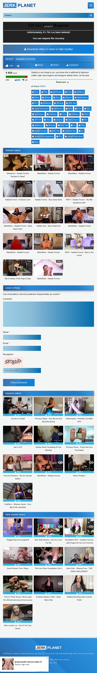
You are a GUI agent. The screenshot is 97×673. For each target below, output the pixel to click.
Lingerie (68, 97)
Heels (37, 97)
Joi (74, 125)
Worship (60, 103)
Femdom (53, 114)
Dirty (45, 92)
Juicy (58, 97)
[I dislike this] (18, 66)
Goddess (80, 92)
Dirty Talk (72, 103)
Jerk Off (38, 120)
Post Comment (19, 382)
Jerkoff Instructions (75, 136)
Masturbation (82, 97)
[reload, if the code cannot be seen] (13, 366)
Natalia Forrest (41, 131)
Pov (36, 103)
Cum (36, 92)
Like (11, 66)
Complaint (73, 65)
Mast (37, 142)
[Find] (91, 15)
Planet (20, 5)
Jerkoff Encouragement (44, 136)
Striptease (47, 103)
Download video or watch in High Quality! (49, 49)
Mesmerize (58, 109)
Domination (57, 92)
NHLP (43, 86)
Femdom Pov (70, 131)
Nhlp (70, 109)
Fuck (69, 92)
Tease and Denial (41, 109)
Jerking (47, 97)
